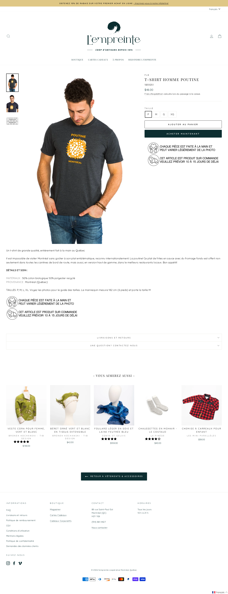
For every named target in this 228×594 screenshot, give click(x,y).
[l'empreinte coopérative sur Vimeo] (20, 563)
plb (147, 75)
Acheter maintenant (183, 133)
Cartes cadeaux (98, 59)
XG (172, 114)
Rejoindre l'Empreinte (142, 59)
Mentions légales (14, 535)
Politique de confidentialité (20, 541)
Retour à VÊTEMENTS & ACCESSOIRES (116, 476)
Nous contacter (100, 527)
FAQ (8, 510)
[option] (114, 3)
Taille (149, 108)
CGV (8, 525)
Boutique (77, 59)
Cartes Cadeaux (58, 515)
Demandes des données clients (22, 546)
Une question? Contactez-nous (114, 345)
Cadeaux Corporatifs (60, 521)
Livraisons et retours (114, 338)
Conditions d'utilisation (18, 530)
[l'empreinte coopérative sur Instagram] (8, 563)
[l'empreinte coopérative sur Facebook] (14, 563)
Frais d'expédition (154, 93)
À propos (118, 59)
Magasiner (55, 509)
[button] (22, 441)
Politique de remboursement (21, 520)
